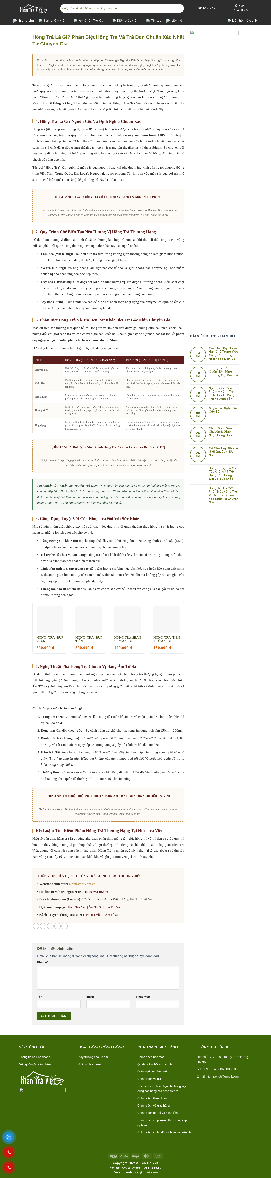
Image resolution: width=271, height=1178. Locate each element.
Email (90, 996)
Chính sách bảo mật (150, 1057)
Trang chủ (26, 20)
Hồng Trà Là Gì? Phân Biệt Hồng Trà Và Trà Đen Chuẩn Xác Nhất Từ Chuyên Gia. (224, 495)
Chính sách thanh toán (152, 1098)
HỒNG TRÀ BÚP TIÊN (88, 639)
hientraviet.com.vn (82, 884)
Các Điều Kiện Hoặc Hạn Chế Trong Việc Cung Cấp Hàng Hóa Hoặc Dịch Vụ (223, 354)
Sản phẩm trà (54, 20)
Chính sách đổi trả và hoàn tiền (157, 1112)
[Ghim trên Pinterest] (57, 926)
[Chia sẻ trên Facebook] (36, 926)
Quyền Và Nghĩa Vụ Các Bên (223, 410)
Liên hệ (176, 20)
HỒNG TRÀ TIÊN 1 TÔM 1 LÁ (166, 639)
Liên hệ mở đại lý (245, 20)
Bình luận (44, 962)
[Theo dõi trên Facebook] (82, 1075)
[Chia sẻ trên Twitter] (43, 926)
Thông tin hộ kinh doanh (34, 1057)
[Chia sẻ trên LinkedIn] (64, 926)
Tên (39, 996)
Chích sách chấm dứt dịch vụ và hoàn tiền (164, 1132)
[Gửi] (180, 8)
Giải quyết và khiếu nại (152, 1071)
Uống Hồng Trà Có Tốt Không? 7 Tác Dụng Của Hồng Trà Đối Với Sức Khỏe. (223, 474)
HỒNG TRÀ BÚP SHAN (50, 639)
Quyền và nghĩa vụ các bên (155, 1064)
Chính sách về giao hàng (153, 1105)
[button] (256, 8)
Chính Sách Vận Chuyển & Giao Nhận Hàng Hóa (220, 432)
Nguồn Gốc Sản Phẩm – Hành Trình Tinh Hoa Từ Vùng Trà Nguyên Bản (222, 394)
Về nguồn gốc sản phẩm (35, 1064)
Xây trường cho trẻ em (93, 1057)
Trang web (143, 996)
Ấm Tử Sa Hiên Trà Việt (105, 907)
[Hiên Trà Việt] (33, 8)
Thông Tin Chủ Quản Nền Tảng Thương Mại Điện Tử (223, 372)
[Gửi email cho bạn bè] (50, 926)
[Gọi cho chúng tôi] (97, 1075)
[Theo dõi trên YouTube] (105, 1075)
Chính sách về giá (149, 1078)
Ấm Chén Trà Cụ (91, 20)
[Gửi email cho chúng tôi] (89, 1075)
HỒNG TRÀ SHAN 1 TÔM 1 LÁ (127, 639)
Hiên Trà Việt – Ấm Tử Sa (101, 915)
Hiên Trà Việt (77, 907)
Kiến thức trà (127, 20)
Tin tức (156, 20)
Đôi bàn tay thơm (89, 1064)
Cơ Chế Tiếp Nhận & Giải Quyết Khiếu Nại (223, 452)
